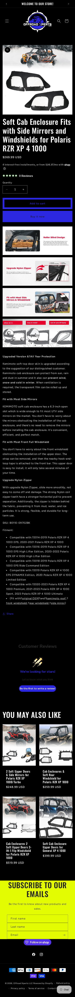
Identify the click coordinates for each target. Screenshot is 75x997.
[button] (7, 21)
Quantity (7, 182)
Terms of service (36, 988)
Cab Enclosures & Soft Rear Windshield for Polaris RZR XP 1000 (56, 777)
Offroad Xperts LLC (23, 983)
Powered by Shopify (43, 983)
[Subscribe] (64, 935)
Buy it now (37, 216)
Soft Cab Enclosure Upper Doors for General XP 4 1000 (54, 847)
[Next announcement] (68, 4)
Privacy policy (18, 988)
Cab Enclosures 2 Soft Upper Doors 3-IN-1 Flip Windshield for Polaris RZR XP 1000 (18, 851)
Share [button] (10, 613)
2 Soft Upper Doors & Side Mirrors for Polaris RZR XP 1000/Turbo (18, 777)
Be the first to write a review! (37, 688)
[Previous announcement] (6, 4)
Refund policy (63, 983)
